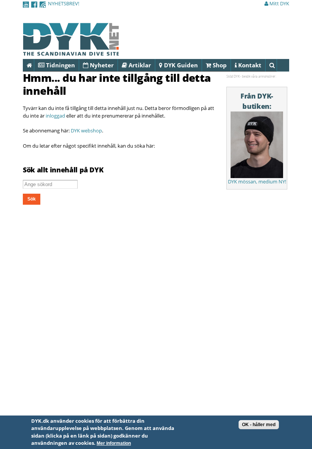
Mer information (114, 443)
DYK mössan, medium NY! (257, 181)
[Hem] (71, 51)
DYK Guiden (180, 65)
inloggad (55, 115)
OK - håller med (258, 424)
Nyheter (101, 65)
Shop (219, 65)
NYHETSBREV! (63, 3)
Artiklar (139, 65)
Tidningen (60, 65)
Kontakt (249, 65)
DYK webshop (86, 130)
